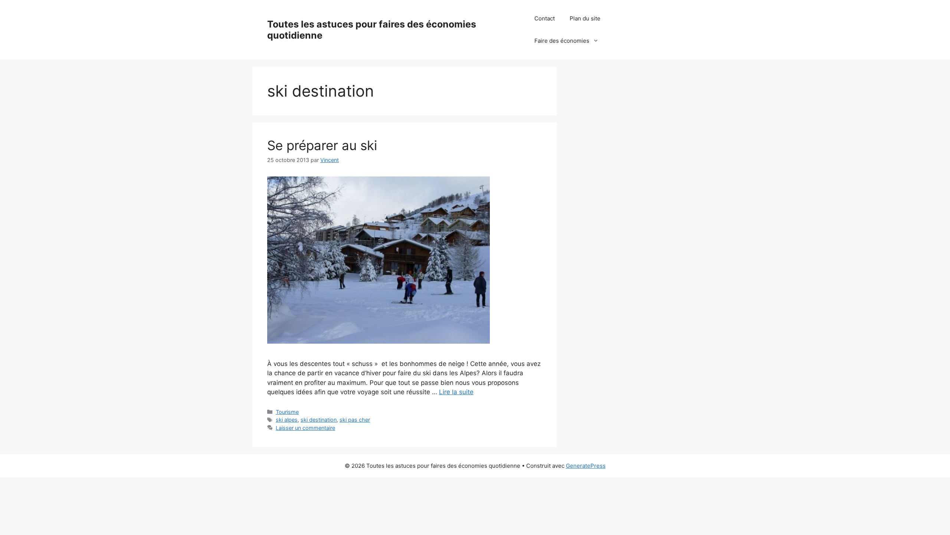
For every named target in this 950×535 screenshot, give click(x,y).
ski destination (319, 419)
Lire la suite (456, 392)
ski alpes (287, 419)
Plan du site (585, 18)
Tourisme (287, 412)
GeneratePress (586, 465)
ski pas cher (355, 419)
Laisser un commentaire (305, 428)
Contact (544, 18)
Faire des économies (561, 40)
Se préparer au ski (322, 145)
